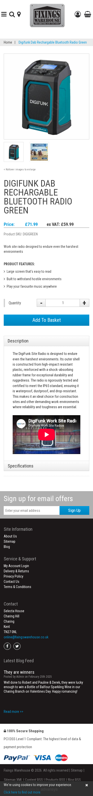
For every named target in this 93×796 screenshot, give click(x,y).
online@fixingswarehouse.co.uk (26, 637)
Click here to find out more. (22, 792)
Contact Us (11, 582)
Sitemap (9, 541)
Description (18, 340)
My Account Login (16, 566)
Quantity (15, 303)
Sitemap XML (13, 780)
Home (8, 42)
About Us (10, 536)
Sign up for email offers (38, 498)
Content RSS (34, 780)
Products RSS (55, 780)
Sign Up (74, 510)
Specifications (20, 465)
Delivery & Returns (16, 571)
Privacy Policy (13, 576)
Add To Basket (46, 320)
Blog (7, 547)
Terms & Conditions (17, 587)
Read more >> (13, 712)
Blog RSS (74, 780)
